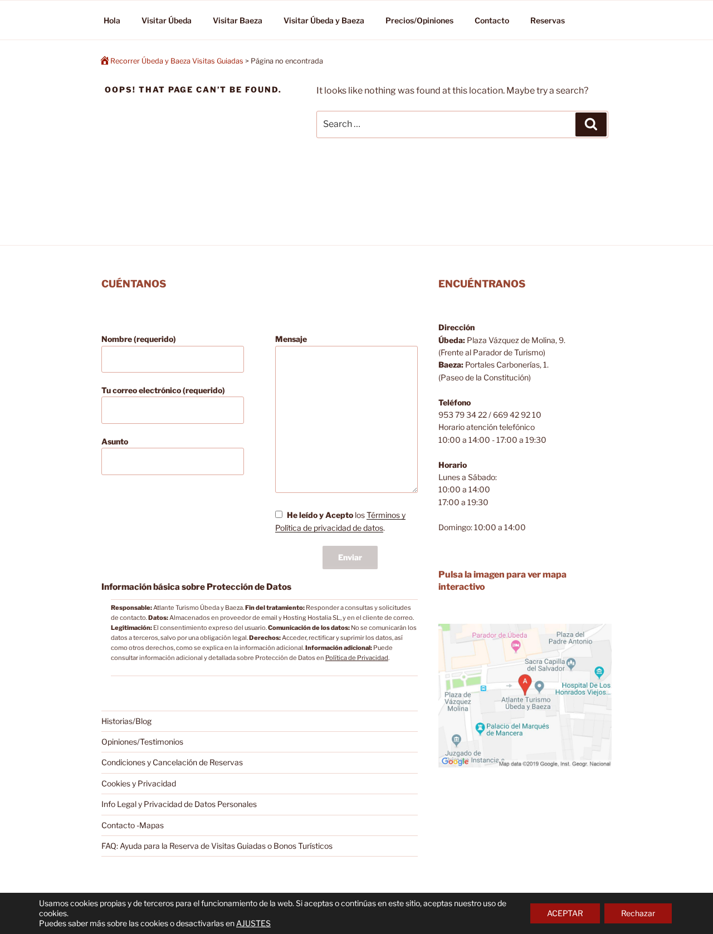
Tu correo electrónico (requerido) (163, 390)
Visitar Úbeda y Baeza (324, 20)
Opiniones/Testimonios (142, 741)
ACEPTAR (565, 913)
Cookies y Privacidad (138, 783)
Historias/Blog (126, 721)
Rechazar (638, 913)
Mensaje (291, 339)
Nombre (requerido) (138, 339)
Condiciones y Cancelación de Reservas (172, 762)
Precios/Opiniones (419, 20)
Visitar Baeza (237, 20)
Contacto (492, 20)
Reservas (547, 20)
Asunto (114, 441)
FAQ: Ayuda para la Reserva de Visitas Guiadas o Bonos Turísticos (217, 845)
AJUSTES (253, 923)
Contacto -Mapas (132, 825)
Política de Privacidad (356, 658)
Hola (112, 20)
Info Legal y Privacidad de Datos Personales (179, 804)
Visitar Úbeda (166, 20)
